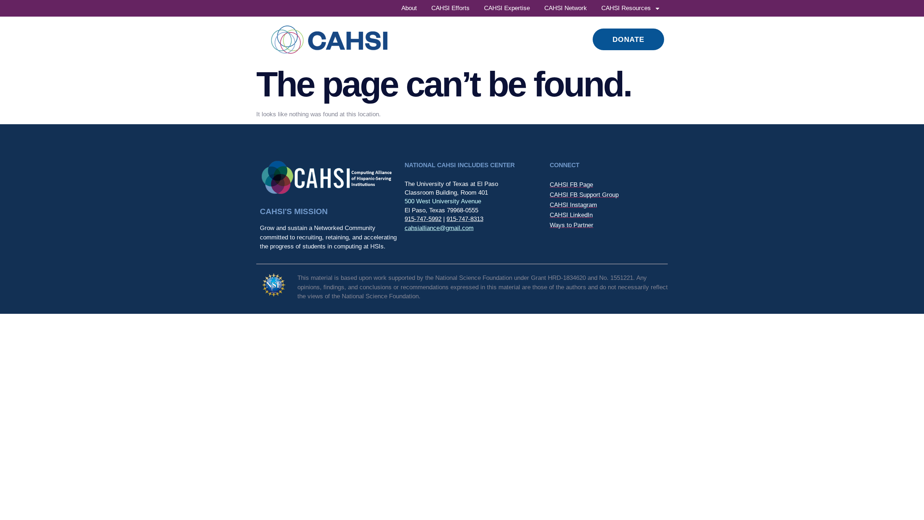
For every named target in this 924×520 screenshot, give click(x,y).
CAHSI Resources (626, 8)
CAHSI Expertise (507, 8)
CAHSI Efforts (450, 8)
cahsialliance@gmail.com (439, 228)
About (409, 8)
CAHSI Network (565, 8)
